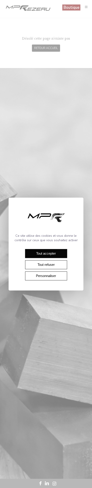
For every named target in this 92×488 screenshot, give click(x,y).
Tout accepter (46, 253)
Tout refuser (46, 264)
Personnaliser (46, 276)
